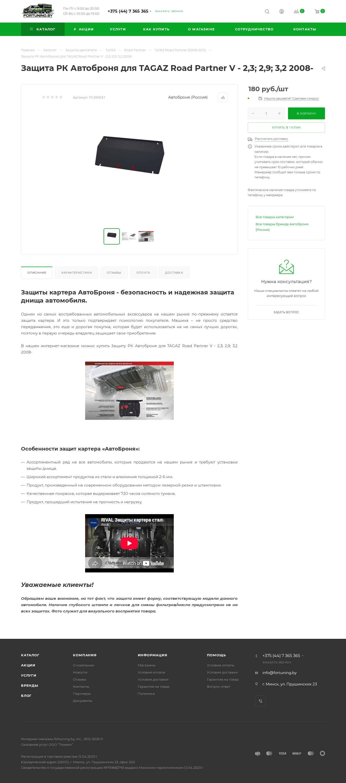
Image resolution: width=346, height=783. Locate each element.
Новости (80, 672)
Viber (260, 701)
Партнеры (82, 694)
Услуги (28, 675)
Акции (28, 665)
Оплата (143, 272)
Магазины (147, 665)
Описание (36, 272)
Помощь (216, 655)
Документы (82, 701)
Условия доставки (153, 679)
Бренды (29, 685)
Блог (26, 696)
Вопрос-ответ (218, 686)
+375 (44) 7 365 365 (128, 11)
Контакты (81, 686)
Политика (146, 694)
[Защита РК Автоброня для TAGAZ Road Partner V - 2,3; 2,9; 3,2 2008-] (129, 165)
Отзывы (114, 272)
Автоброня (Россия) (188, 97)
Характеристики (76, 272)
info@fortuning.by (279, 672)
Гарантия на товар (154, 686)
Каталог (30, 655)
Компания (85, 655)
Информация (152, 655)
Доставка (174, 272)
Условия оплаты (151, 672)
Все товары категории (275, 217)
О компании (83, 665)
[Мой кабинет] (281, 12)
